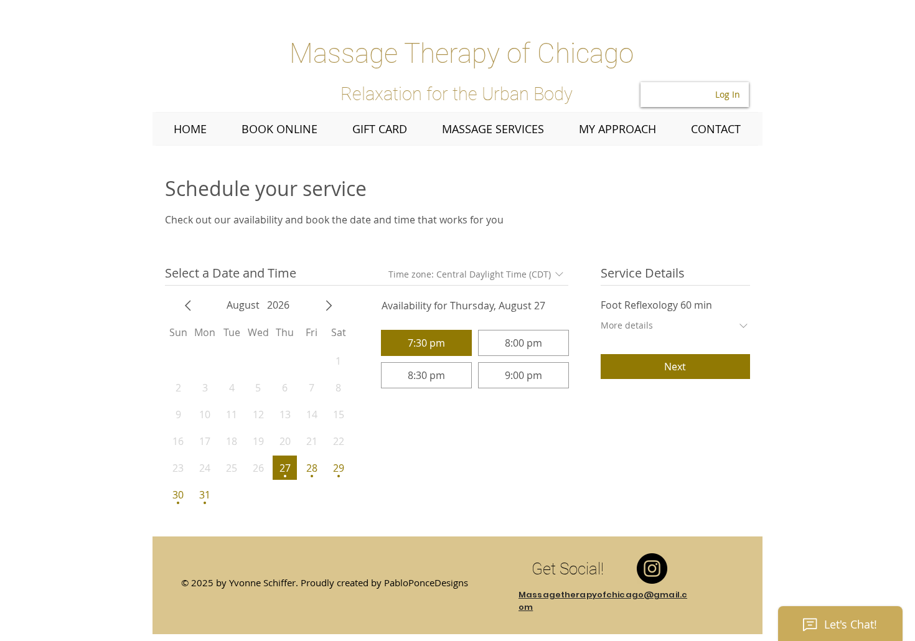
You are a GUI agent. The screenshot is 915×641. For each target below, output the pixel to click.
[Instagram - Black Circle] (652, 568)
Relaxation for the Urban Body (456, 94)
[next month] (328, 305)
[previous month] (188, 305)
